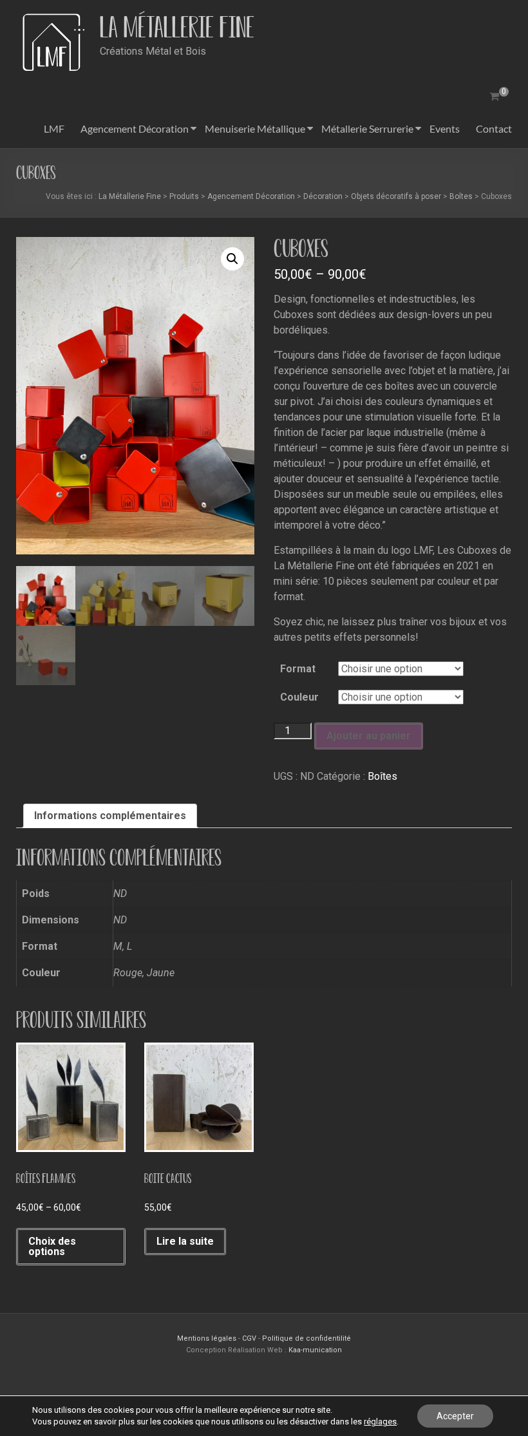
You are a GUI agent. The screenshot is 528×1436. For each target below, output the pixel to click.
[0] (494, 96)
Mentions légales (207, 1338)
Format (298, 669)
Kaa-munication (315, 1350)
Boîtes (382, 776)
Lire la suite (185, 1241)
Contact (494, 128)
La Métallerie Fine (177, 27)
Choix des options (52, 1246)
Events (444, 128)
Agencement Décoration (134, 128)
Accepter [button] (455, 1416)
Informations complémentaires (110, 815)
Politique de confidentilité (306, 1338)
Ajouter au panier (368, 736)
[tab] (110, 816)
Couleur (299, 697)
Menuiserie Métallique (255, 128)
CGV (249, 1338)
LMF (54, 128)
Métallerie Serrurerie (367, 128)
